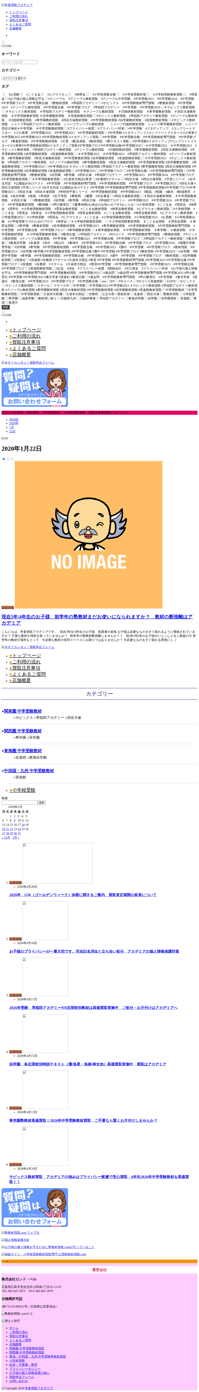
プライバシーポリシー (24, 1368)
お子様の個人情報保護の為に (29, 1373)
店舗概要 (15, 28)
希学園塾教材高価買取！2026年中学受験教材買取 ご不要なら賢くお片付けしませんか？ (83, 1120)
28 (7, 833)
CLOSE (7, 46)
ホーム (14, 1328)
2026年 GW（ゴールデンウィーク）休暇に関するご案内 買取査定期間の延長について (83, 895)
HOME (14, 419)
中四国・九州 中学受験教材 (29, 770)
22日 (12, 431)
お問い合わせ (18, 1381)
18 (23, 824)
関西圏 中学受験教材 (23, 731)
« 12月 (6, 837)
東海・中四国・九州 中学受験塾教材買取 (37, 1356)
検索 (5, 307)
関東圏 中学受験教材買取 (26, 1348)
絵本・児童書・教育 (23, 1364)
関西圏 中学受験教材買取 (26, 1352)
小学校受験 (24, 790)
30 (15, 833)
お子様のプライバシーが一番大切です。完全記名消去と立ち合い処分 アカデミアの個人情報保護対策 (94, 951)
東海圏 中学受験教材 (23, 750)
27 (3, 833)
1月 (11, 427)
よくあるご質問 (20, 24)
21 (7, 829)
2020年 (14, 423)
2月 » (15, 837)
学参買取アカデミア (39, 1388)
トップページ (18, 12)
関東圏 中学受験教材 (23, 711)
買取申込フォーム (21, 1377)
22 (11, 829)
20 (3, 829)
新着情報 (8, 607)
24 (19, 829)
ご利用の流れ (18, 16)
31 (19, 833)
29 (11, 833)
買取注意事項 (18, 20)
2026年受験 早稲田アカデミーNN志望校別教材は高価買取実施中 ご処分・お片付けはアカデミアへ (93, 1008)
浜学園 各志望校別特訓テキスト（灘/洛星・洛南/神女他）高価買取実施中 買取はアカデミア (87, 1064)
